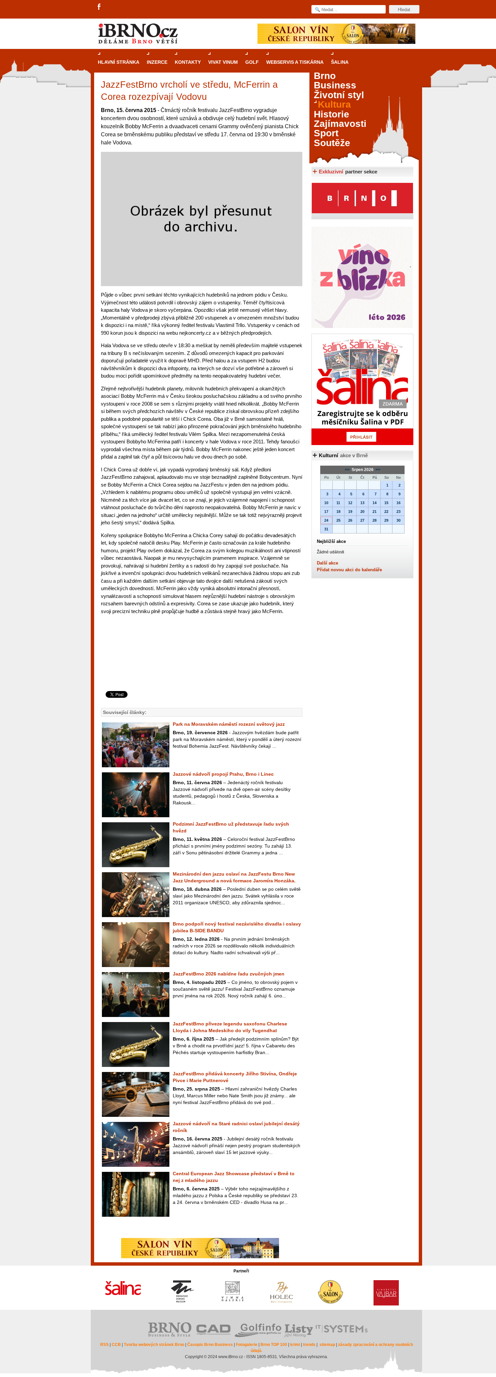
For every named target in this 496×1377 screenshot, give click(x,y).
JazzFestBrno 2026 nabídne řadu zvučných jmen (228, 973)
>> (377, 469)
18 (338, 512)
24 (326, 520)
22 (386, 512)
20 (362, 512)
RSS (104, 1344)
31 (326, 529)
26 (350, 520)
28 (375, 520)
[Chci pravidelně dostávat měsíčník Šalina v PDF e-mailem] (362, 389)
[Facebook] (99, 7)
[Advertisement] (200, 664)
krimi (295, 1344)
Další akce (327, 563)
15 (386, 503)
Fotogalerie (246, 1344)
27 (362, 520)
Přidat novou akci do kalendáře (349, 569)
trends (309, 1344)
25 (338, 520)
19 (350, 512)
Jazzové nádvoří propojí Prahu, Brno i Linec (223, 774)
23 (398, 512)
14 (375, 503)
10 (326, 503)
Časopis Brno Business (210, 1344)
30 (398, 520)
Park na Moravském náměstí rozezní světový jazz (229, 724)
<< (348, 469)
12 (350, 503)
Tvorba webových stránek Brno (154, 1344)
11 (338, 503)
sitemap (327, 1344)
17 (326, 512)
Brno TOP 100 (273, 1344)
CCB (116, 1344)
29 (386, 520)
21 (375, 512)
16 (398, 503)
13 (362, 503)
